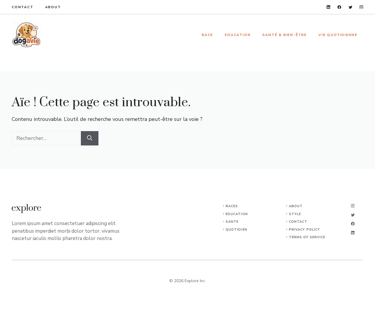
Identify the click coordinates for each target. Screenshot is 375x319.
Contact (22, 7)
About (53, 7)
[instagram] (361, 7)
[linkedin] (328, 7)
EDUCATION (237, 214)
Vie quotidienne (337, 34)
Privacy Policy (304, 229)
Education (237, 34)
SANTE (232, 221)
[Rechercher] (89, 138)
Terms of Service (307, 237)
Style (295, 214)
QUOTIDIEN (236, 229)
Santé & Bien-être (284, 34)
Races (232, 206)
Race (207, 34)
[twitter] (350, 7)
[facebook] (339, 7)
